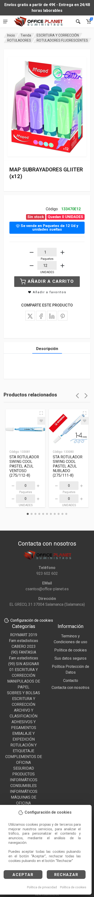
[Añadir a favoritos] (41, 421)
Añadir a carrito (51, 281)
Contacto (70, 680)
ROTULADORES (19, 40)
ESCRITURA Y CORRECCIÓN (58, 35)
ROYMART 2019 (23, 635)
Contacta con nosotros (70, 687)
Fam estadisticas (23, 640)
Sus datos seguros (70, 658)
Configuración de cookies (31, 620)
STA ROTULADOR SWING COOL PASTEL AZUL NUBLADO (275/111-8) (67, 466)
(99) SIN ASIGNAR (23, 664)
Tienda (25, 35)
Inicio (11, 35)
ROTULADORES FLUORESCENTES (62, 40)
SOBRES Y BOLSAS (23, 693)
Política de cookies (73, 887)
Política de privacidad (42, 887)
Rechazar (66, 874)
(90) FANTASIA (23, 652)
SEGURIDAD (23, 768)
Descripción (47, 348)
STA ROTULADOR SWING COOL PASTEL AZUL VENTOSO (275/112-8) (24, 466)
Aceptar (23, 874)
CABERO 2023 (24, 646)
